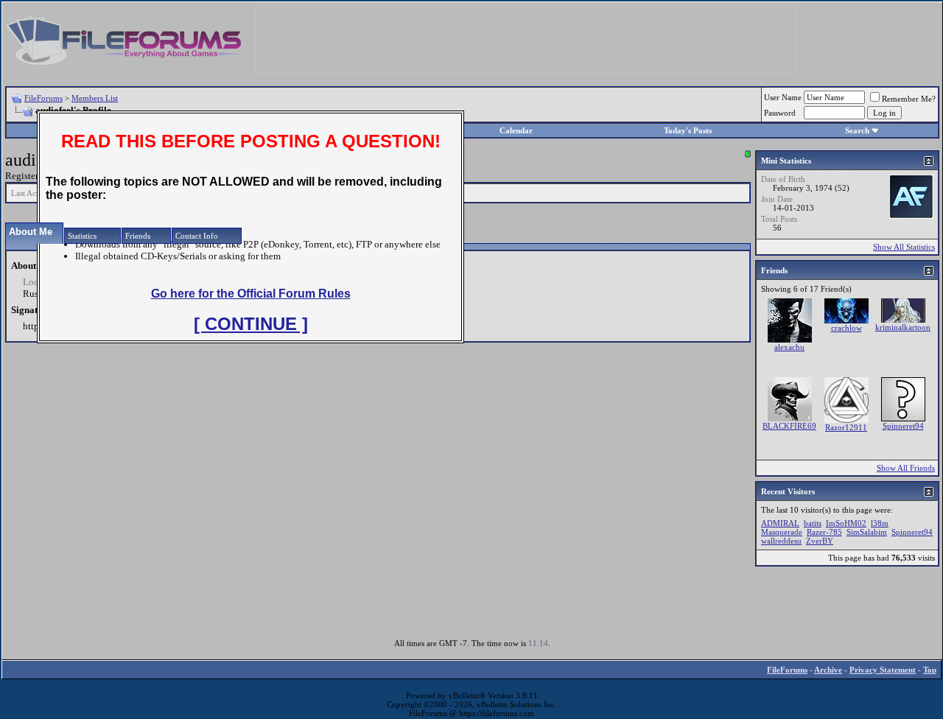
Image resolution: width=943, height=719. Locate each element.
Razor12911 (846, 427)
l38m (879, 523)
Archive (828, 669)
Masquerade (781, 531)
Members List (94, 98)
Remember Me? (909, 98)
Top (929, 669)
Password (780, 112)
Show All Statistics (904, 246)
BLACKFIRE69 (789, 425)
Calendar (516, 130)
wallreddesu (781, 540)
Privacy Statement (882, 669)
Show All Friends (906, 467)
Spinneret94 (903, 425)
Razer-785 (824, 531)
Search (857, 130)
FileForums (43, 98)
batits (812, 523)
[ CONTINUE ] (251, 324)
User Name (783, 97)
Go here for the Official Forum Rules (251, 293)
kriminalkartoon (902, 327)
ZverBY (819, 540)
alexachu (789, 347)
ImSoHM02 (846, 523)
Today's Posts (688, 130)
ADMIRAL (780, 523)
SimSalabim (866, 531)
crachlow (846, 327)
